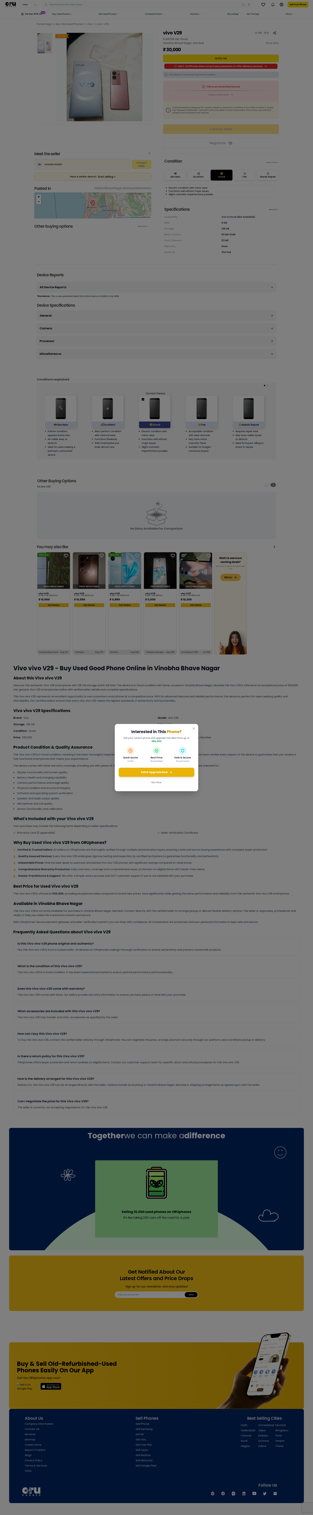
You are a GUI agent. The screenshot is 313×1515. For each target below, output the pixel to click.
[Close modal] (194, 728)
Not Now (156, 782)
